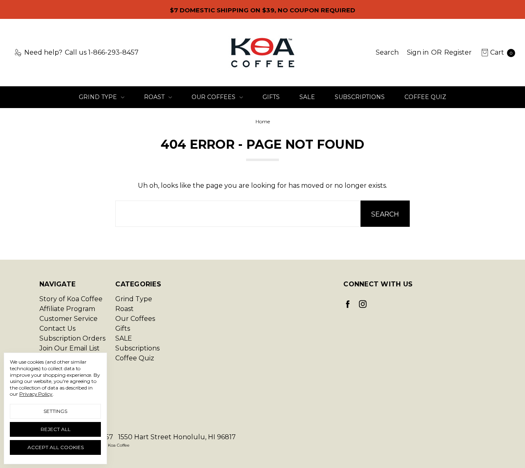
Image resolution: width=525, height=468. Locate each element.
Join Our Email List (69, 348)
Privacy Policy (35, 394)
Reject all (56, 429)
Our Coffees (214, 97)
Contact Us (57, 328)
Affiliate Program (67, 309)
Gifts (271, 97)
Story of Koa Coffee (71, 299)
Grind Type (99, 97)
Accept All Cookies (55, 447)
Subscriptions (360, 97)
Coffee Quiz (425, 97)
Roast (155, 97)
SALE (307, 97)
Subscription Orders (72, 338)
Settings (55, 411)
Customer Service (68, 319)
